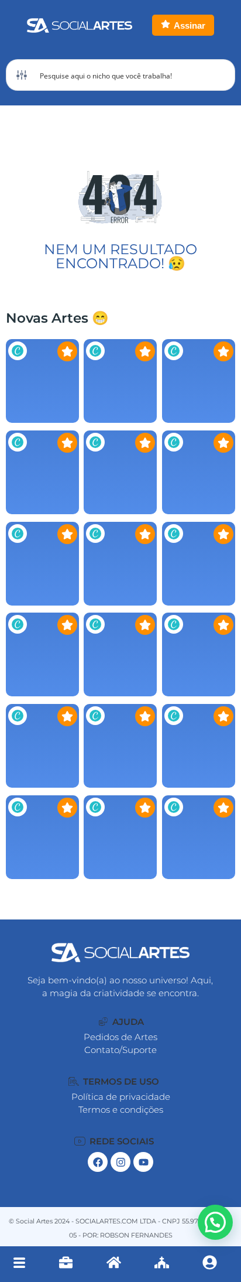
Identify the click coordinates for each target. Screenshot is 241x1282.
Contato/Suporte (120, 1049)
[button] (121, 1021)
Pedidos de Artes (120, 1036)
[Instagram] (120, 1162)
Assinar (189, 25)
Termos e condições (120, 1109)
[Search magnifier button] (219, 75)
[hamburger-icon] (19, 1264)
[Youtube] (143, 1162)
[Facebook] (98, 1162)
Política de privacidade (120, 1096)
